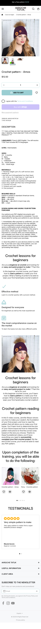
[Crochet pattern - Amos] (11, 476)
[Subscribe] (36, 591)
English (19, 613)
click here (28, 245)
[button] (38, 9)
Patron (8, 120)
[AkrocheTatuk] (20, 9)
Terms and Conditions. (25, 101)
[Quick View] (10, 492)
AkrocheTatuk (13, 118)
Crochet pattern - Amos (10, 487)
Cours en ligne (9, 14)
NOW (27, 2)
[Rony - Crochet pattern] (30, 476)
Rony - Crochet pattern (29, 487)
